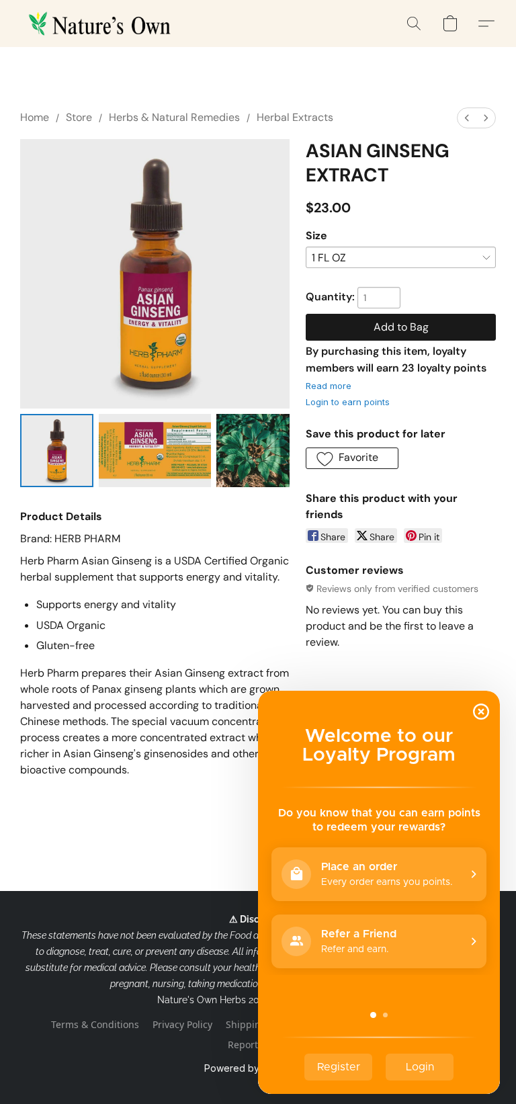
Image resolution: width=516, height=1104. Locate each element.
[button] (102, 23)
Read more (328, 385)
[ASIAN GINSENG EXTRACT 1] (155, 450)
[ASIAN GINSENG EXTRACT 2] (253, 450)
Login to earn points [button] (348, 401)
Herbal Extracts (295, 117)
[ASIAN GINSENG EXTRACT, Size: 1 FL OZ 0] (56, 450)
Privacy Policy (182, 1024)
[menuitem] (467, 118)
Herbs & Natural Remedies (174, 117)
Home (34, 117)
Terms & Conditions (95, 1024)
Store (79, 117)
